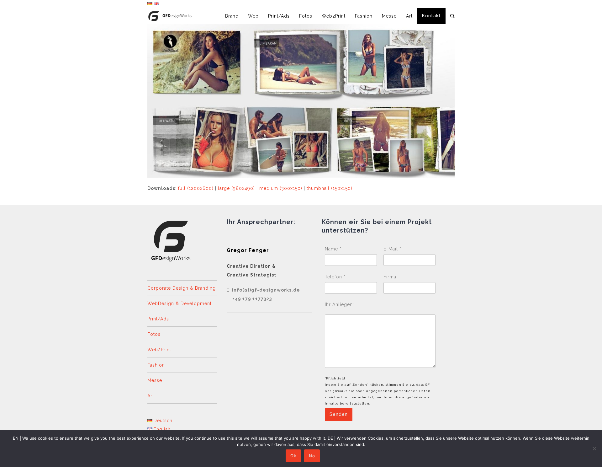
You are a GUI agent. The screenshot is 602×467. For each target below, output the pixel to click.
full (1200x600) (196, 188)
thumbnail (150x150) (329, 188)
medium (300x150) (280, 188)
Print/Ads (158, 318)
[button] (452, 16)
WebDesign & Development (179, 303)
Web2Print (159, 349)
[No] (594, 448)
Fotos (154, 334)
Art (150, 395)
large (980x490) (236, 188)
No (312, 455)
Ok (293, 455)
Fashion (156, 365)
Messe (154, 380)
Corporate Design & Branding (181, 288)
